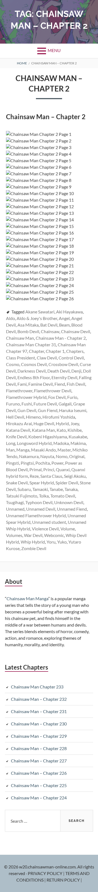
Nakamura (29, 456)
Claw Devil (47, 357)
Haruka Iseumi (72, 410)
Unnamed (15, 508)
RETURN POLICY (64, 879)
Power (57, 462)
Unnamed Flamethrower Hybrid (36, 515)
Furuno (13, 403)
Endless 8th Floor (33, 377)
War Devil (33, 535)
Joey (75, 423)
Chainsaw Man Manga (27, 598)
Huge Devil (43, 423)
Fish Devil (76, 384)
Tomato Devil (62, 495)
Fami (22, 384)
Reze (34, 476)
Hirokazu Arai (19, 423)
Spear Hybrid (41, 482)
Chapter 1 (55, 351)
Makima (78, 443)
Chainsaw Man (20, 338)
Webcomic (54, 535)
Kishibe (75, 430)
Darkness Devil (31, 370)
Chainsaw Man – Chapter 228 (39, 748)
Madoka (61, 443)
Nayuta (47, 456)
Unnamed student (49, 522)
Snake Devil (17, 482)
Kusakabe (78, 436)
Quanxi (63, 469)
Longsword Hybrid (34, 443)
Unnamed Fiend (72, 508)
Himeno (33, 416)
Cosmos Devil (34, 364)
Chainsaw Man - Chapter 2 (61, 338)
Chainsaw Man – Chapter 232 (39, 699)
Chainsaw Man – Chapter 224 (39, 797)
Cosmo (12, 364)
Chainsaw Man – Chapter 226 (39, 773)
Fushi (27, 403)
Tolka (44, 495)
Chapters (75, 351)
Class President (20, 357)
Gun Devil (26, 410)
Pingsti (12, 462)
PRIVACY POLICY (45, 873)
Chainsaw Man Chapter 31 (31, 344)
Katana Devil (18, 430)
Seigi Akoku (75, 476)
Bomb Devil (28, 331)
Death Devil (58, 370)
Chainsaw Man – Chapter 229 (39, 736)
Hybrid (62, 423)
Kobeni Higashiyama (47, 436)
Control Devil (71, 357)
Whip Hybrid (33, 541)
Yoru (51, 541)
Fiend (59, 384)
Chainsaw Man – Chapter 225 (39, 785)
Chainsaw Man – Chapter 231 (39, 711)
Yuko (62, 541)
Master (64, 449)
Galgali (65, 403)
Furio (72, 397)
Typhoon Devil (39, 502)
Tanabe (56, 489)
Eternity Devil (64, 377)
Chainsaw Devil (75, 331)
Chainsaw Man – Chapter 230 (39, 723)
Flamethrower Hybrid (26, 397)
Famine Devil (40, 384)
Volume (67, 528)
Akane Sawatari (39, 311)
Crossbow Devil (63, 364)
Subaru (24, 489)
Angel (64, 318)
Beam (64, 324)
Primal (35, 469)
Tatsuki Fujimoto (21, 495)
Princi (48, 469)
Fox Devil (57, 397)
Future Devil (45, 403)
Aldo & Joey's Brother (37, 318)
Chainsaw (50, 331)
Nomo (62, 456)
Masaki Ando (43, 449)
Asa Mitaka (28, 324)
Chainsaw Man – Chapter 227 (39, 760)
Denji (76, 370)
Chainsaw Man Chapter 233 (37, 686)
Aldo (10, 318)
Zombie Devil (33, 548)
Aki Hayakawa (69, 311)
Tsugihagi (15, 502)
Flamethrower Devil (52, 390)
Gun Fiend (47, 410)
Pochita (42, 462)
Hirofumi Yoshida (58, 416)
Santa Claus (51, 476)
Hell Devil (15, 416)
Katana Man (43, 430)
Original (76, 456)
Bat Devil (48, 324)
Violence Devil (45, 528)
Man (10, 449)
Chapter (36, 351)
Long (10, 443)
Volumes (14, 535)
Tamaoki (40, 489)
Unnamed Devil (40, 508)
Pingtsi (27, 462)
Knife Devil (16, 436)
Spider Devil (67, 482)
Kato (61, 430)
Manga (22, 449)
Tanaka (71, 489)
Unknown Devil (68, 502)
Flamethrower (19, 390)
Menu (54, 50)
